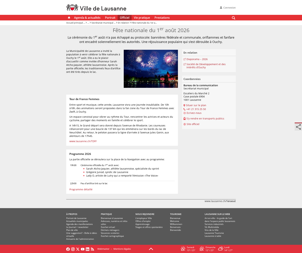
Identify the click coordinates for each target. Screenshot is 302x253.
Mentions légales (122, 248)
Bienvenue (175, 218)
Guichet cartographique (112, 235)
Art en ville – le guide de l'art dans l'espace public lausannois (220, 220)
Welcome (174, 221)
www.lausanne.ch (220, 201)
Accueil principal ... (75, 22)
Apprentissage (142, 224)
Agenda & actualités (87, 18)
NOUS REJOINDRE (144, 214)
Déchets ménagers (110, 230)
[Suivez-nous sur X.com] (78, 248)
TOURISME (175, 214)
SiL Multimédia (212, 227)
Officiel (124, 18)
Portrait (110, 18)
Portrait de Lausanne (76, 218)
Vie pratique (142, 18)
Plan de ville (72, 230)
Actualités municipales (77, 221)
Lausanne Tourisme (214, 233)
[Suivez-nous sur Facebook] (68, 248)
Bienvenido (175, 230)
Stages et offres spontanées (149, 227)
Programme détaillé (80, 189)
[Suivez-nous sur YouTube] (82, 248)
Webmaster (103, 248)
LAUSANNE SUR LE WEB (217, 214)
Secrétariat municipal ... (103, 22)
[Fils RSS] (93, 248)
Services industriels (214, 224)
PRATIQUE (106, 214)
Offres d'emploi (142, 221)
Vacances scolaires (110, 233)
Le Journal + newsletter (77, 227)
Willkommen (176, 224)
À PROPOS (71, 214)
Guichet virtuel (108, 227)
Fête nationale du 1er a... (144, 22)
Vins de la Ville (211, 230)
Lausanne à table (213, 235)
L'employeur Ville (143, 218)
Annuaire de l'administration (80, 238)
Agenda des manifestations (79, 224)
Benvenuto (175, 227)
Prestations (162, 18)
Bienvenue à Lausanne (112, 218)
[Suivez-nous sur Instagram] (73, 248)
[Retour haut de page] (151, 248)
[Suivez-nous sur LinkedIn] (87, 248)
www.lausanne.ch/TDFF (83, 141)
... (88, 22)
